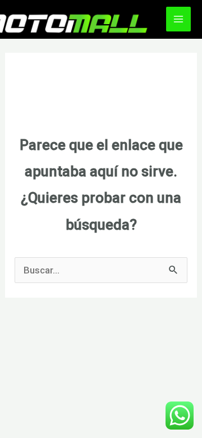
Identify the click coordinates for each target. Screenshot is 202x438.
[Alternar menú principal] (178, 19)
